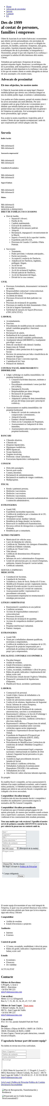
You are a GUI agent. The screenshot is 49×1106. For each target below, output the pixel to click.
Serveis (9, 11)
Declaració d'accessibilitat (11, 1084)
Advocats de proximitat (15, 9)
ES (7, 16)
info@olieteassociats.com (11, 992)
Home (8, 7)
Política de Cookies (37, 1082)
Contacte (10, 14)
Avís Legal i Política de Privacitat (14, 1082)
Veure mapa (28, 1005)
